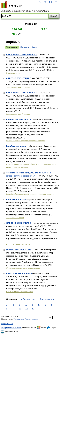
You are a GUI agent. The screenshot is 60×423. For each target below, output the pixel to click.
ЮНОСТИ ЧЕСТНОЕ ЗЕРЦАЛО (21, 54)
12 (26, 308)
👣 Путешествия (7, 323)
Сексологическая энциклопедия (19, 292)
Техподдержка (19, 319)
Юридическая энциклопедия (18, 244)
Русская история (13, 73)
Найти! (53, 16)
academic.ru (11, 4)
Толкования (30, 24)
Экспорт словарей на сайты (11, 328)
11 (20, 308)
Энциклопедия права (15, 218)
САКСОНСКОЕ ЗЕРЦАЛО (18, 78)
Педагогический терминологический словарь (25, 141)
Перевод (24, 47)
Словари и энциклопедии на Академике (25, 10)
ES (50, 2)
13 (33, 308)
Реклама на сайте (31, 319)
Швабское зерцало (16, 146)
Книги (44, 29)
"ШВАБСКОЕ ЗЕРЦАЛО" (18, 250)
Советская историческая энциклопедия (23, 268)
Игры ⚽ (16, 34)
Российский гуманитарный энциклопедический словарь (29, 194)
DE (45, 2)
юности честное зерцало (19, 273)
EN (39, 2)
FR (56, 2)
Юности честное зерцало (19, 119)
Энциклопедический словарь (18, 87)
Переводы (16, 29)
